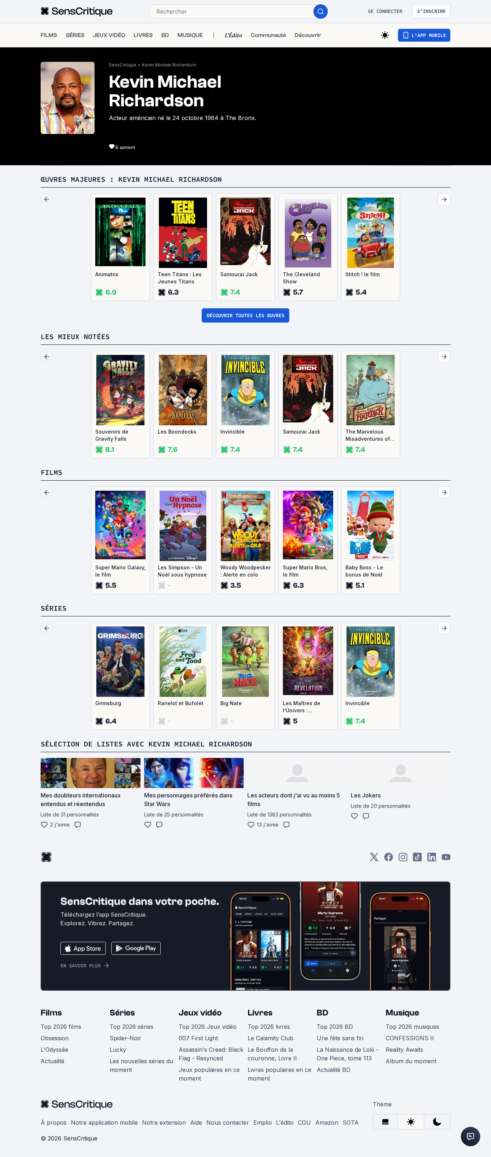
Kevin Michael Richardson (169, 65)
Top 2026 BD (335, 1026)
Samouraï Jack (239, 274)
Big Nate (231, 703)
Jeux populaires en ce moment (209, 1074)
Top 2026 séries (131, 1026)
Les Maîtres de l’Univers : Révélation (301, 707)
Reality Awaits (404, 1049)
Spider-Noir (125, 1038)
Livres (260, 1013)
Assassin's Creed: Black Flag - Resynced (211, 1054)
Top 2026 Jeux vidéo (208, 1026)
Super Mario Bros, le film (305, 571)
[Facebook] (388, 859)
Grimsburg (108, 703)
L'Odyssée (54, 1049)
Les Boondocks (177, 432)
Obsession (55, 1038)
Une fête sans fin (340, 1038)
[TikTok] (417, 859)
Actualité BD (333, 1069)
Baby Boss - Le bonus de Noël (364, 571)
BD (322, 1013)
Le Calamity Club (270, 1038)
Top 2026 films (61, 1026)
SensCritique (122, 65)
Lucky (118, 1049)
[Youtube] (446, 859)
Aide (196, 1122)
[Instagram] (403, 859)
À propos (53, 1122)
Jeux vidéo (200, 1013)
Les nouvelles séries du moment (141, 1065)
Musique (402, 1013)
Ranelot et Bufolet (180, 703)
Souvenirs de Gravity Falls (111, 435)
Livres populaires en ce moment (279, 1074)
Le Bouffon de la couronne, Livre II (272, 1054)
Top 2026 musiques (412, 1026)
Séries (122, 1013)
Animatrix (106, 274)
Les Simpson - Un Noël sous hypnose (182, 571)
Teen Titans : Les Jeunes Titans (180, 277)
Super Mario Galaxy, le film (120, 571)
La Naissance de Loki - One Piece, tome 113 (347, 1054)
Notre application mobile (104, 1122)
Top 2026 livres (269, 1026)
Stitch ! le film (362, 274)
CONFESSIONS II (410, 1038)
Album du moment (411, 1061)
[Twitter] (374, 859)
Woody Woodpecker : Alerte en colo (245, 571)
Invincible (232, 432)
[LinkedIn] (431, 859)
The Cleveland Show (301, 277)
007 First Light (198, 1038)
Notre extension (164, 1122)
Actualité (52, 1061)
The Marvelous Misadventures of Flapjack (367, 436)
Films (51, 1013)
